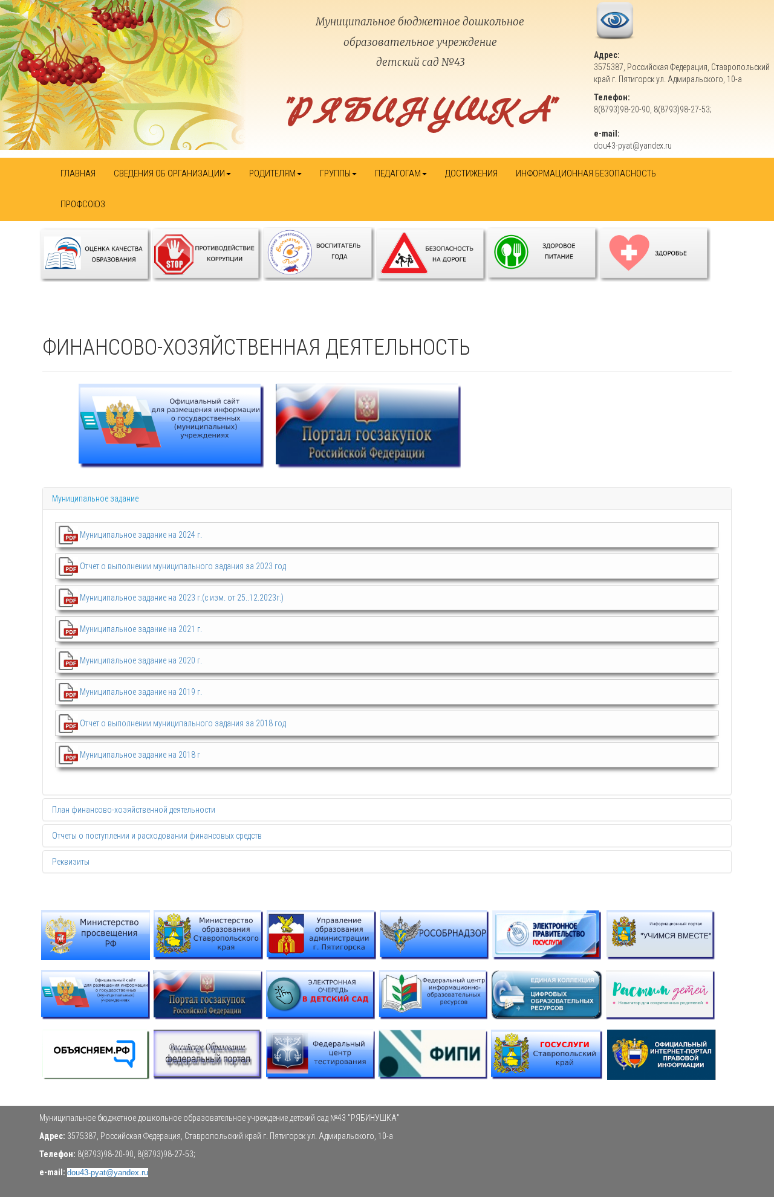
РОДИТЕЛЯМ (272, 173)
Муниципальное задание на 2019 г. (141, 692)
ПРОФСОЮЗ (82, 204)
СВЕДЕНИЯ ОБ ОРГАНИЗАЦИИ (169, 173)
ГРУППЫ (335, 173)
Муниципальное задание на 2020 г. (141, 660)
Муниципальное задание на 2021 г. (141, 629)
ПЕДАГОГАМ (398, 173)
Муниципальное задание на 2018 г (140, 755)
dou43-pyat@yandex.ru (107, 1172)
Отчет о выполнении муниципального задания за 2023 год (183, 566)
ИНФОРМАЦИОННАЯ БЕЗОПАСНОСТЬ (586, 173)
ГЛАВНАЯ (78, 173)
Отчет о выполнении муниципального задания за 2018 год (183, 723)
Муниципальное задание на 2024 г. (141, 535)
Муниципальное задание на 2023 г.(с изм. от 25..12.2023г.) (182, 597)
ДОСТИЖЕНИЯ (471, 173)
